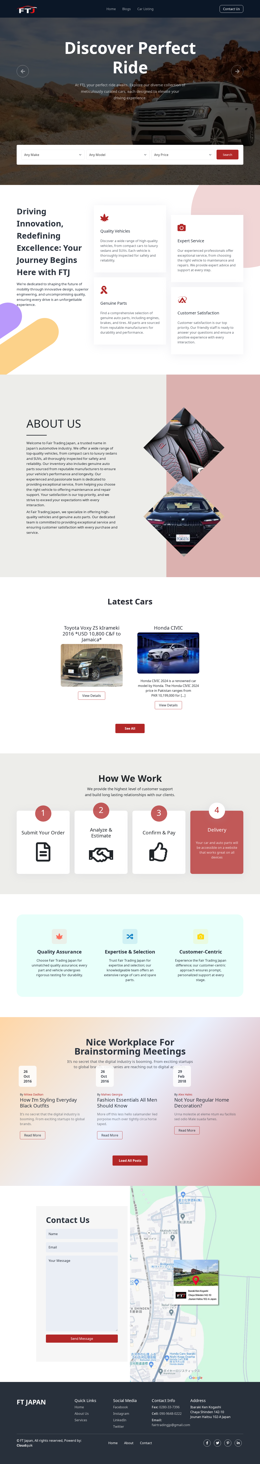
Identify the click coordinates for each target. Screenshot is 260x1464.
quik (25, 1445)
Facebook (120, 1407)
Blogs (126, 9)
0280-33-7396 (166, 1407)
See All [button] (130, 728)
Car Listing (145, 9)
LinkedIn (119, 1420)
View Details (91, 695)
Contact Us (231, 9)
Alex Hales (185, 1094)
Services (81, 1420)
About (128, 1443)
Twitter (118, 1426)
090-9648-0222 (167, 1413)
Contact (146, 1443)
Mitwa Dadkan (33, 1094)
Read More (32, 1135)
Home (111, 9)
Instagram (121, 1413)
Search (227, 155)
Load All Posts (130, 1160)
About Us (82, 1413)
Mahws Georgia (111, 1094)
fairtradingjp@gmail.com (171, 1422)
